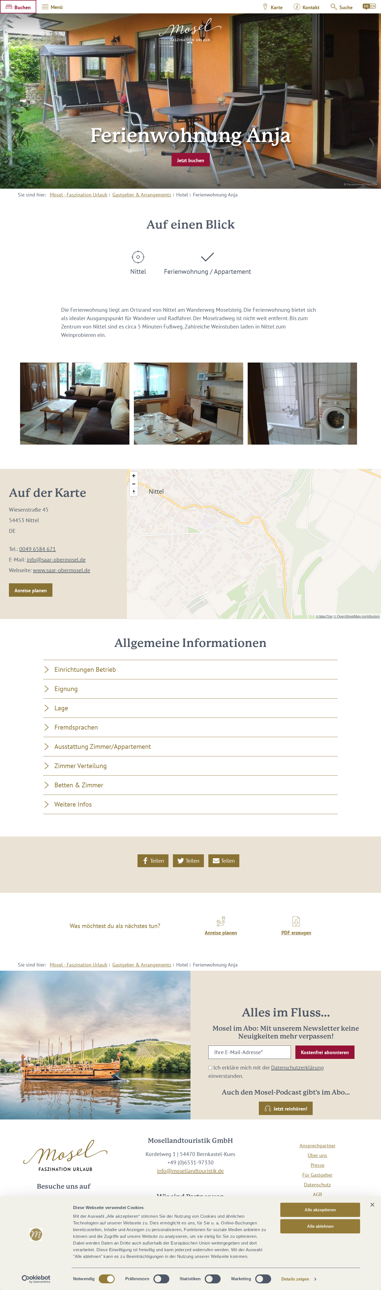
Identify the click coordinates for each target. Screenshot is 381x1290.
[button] (18, 6)
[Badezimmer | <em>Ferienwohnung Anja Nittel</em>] (302, 404)
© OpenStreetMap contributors (357, 616)
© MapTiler (324, 616)
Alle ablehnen (320, 1226)
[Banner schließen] (372, 1205)
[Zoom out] (134, 484)
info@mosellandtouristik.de (190, 1170)
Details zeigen (295, 1279)
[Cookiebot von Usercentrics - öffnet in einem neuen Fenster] (36, 1279)
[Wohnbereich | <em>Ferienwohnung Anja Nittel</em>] (74, 404)
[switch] (161, 1278)
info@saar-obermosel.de (56, 559)
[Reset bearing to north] (134, 492)
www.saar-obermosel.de (61, 570)
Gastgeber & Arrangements (141, 194)
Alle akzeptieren (320, 1209)
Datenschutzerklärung (297, 1067)
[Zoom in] (134, 476)
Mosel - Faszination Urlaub (78, 194)
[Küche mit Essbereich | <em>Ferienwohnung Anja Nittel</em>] (188, 404)
